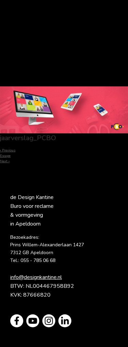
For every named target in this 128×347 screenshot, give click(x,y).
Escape (5, 155)
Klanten (64, 66)
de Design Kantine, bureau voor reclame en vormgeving (64, 39)
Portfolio (64, 52)
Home (64, 25)
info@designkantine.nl (36, 277)
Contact (64, 79)
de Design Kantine (21, 17)
